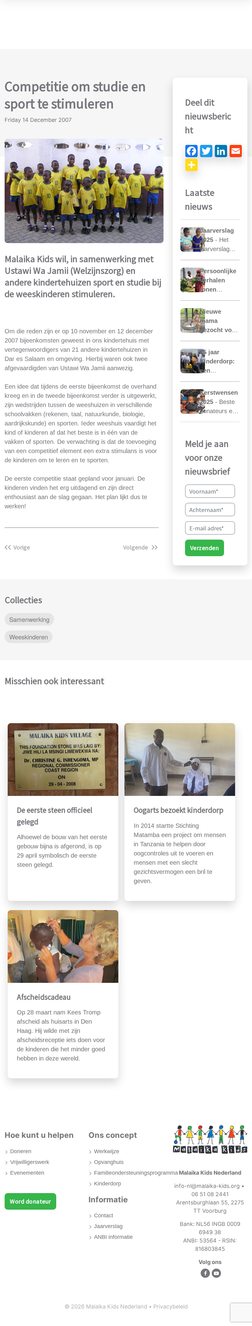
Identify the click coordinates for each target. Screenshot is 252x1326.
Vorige (22, 547)
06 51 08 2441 (210, 1194)
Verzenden (204, 548)
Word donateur (30, 1201)
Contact (103, 1215)
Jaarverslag (108, 1226)
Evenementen (27, 1173)
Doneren (20, 1151)
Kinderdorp (107, 1184)
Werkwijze (106, 1151)
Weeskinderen (28, 636)
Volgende (136, 547)
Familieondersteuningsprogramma (128, 1173)
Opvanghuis (109, 1162)
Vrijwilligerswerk (29, 1162)
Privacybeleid (170, 1306)
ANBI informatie (113, 1237)
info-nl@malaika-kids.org (207, 1186)
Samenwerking (29, 619)
